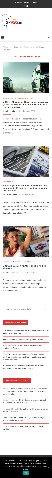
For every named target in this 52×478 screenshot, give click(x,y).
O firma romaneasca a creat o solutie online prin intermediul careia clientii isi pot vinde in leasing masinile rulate (25, 391)
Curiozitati (6, 262)
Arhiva (34, 3)
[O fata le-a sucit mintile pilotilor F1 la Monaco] (26, 241)
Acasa (5, 47)
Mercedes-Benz (8, 98)
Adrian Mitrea (11, 111)
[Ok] (48, 467)
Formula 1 (16, 262)
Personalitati (21, 98)
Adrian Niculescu (12, 272)
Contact (18, 3)
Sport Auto (27, 262)
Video (31, 98)
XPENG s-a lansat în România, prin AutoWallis (23, 339)
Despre (26, 3)
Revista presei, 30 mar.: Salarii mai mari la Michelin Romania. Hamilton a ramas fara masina (26, 188)
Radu (5, 417)
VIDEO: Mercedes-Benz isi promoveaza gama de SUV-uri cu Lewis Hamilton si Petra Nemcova (26, 104)
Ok (26, 473)
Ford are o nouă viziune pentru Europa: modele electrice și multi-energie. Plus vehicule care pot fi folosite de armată (24, 357)
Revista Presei (8, 182)
